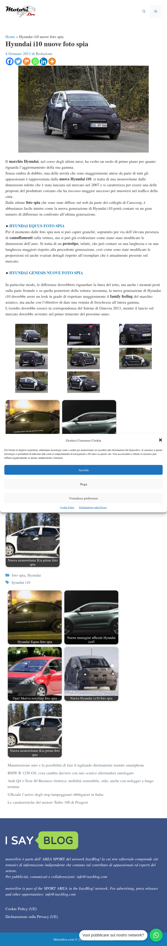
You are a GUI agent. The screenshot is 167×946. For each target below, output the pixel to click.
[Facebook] (9, 61)
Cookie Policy (67, 507)
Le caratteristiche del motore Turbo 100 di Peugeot (48, 802)
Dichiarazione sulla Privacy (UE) (31, 916)
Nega (83, 484)
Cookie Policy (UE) (21, 908)
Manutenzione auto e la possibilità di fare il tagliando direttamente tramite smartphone (76, 765)
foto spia (18, 575)
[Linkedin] (43, 61)
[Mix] (26, 61)
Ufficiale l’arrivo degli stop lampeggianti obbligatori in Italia (55, 794)
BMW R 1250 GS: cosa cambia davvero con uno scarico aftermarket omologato (71, 772)
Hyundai (34, 575)
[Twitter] (18, 61)
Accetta (83, 469)
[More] (52, 61)
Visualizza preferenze (83, 498)
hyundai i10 (21, 582)
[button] (160, 440)
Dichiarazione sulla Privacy (93, 507)
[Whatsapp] (35, 61)
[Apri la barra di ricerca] (144, 11)
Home (10, 36)
